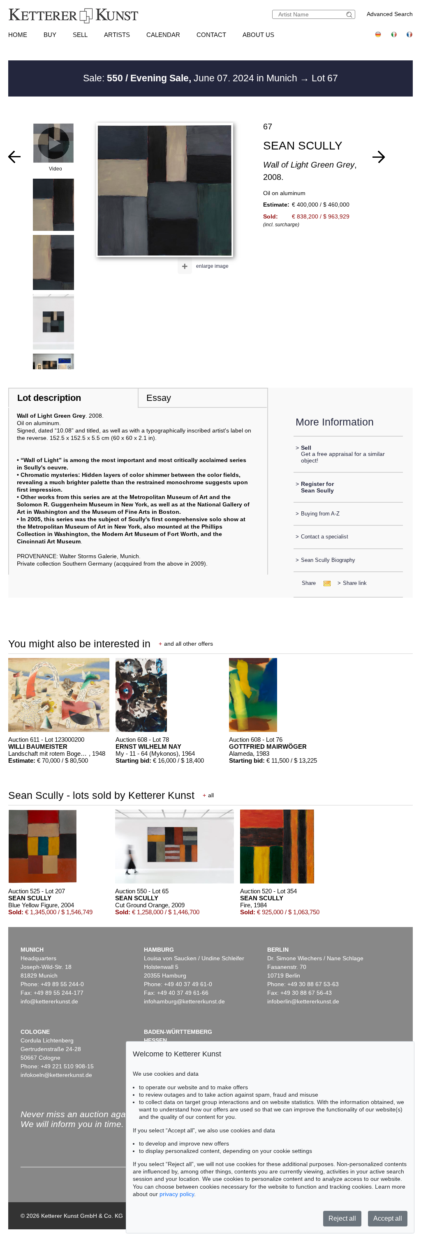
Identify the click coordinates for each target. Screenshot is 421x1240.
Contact (211, 34)
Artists (117, 34)
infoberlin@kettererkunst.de (303, 1001)
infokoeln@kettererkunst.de (56, 1075)
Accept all (387, 1218)
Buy (50, 34)
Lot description (49, 398)
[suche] (350, 15)
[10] (14, 157)
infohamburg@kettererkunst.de (184, 1001)
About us (258, 34)
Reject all (342, 1218)
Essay (158, 398)
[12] (378, 157)
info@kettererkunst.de (49, 1001)
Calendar (163, 34)
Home (17, 34)
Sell (80, 34)
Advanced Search (390, 14)
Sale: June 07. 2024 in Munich (191, 78)
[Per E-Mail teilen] (324, 583)
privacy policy (177, 1194)
